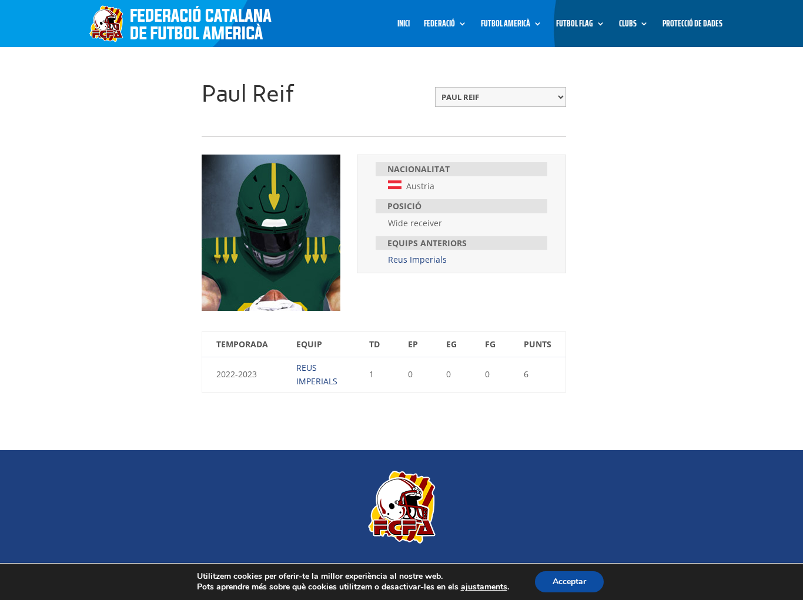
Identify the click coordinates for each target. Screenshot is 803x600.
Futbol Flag (574, 25)
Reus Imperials (417, 259)
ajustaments (484, 587)
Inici (403, 25)
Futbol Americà (505, 25)
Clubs (628, 25)
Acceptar (569, 581)
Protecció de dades (692, 25)
